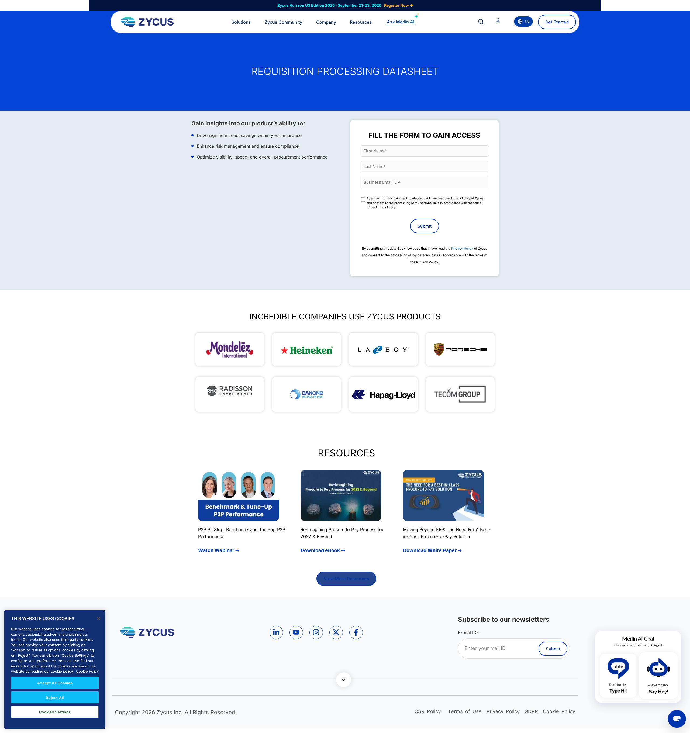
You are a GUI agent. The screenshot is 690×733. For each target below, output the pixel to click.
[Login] (498, 22)
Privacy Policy (462, 248)
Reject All (55, 697)
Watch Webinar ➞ (218, 550)
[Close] (99, 618)
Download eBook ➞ (323, 550)
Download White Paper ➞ (432, 550)
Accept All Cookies (55, 683)
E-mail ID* (468, 632)
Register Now (397, 5)
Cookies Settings (55, 712)
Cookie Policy (87, 671)
